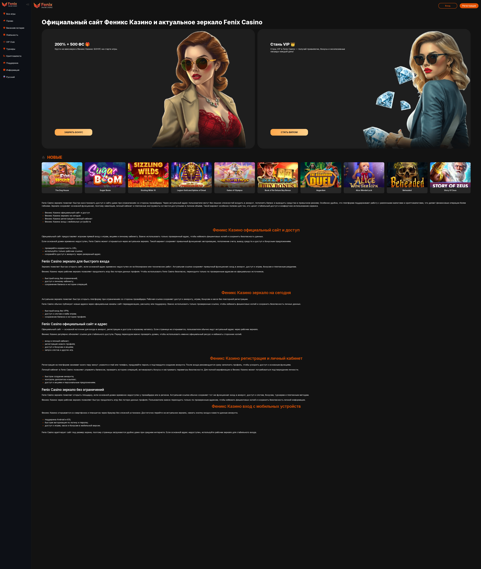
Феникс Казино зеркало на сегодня (63, 215)
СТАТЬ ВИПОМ (289, 132)
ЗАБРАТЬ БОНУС (73, 132)
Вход (447, 6)
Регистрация (469, 6)
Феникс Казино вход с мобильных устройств (68, 221)
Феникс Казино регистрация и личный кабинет (68, 218)
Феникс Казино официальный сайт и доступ (67, 212)
